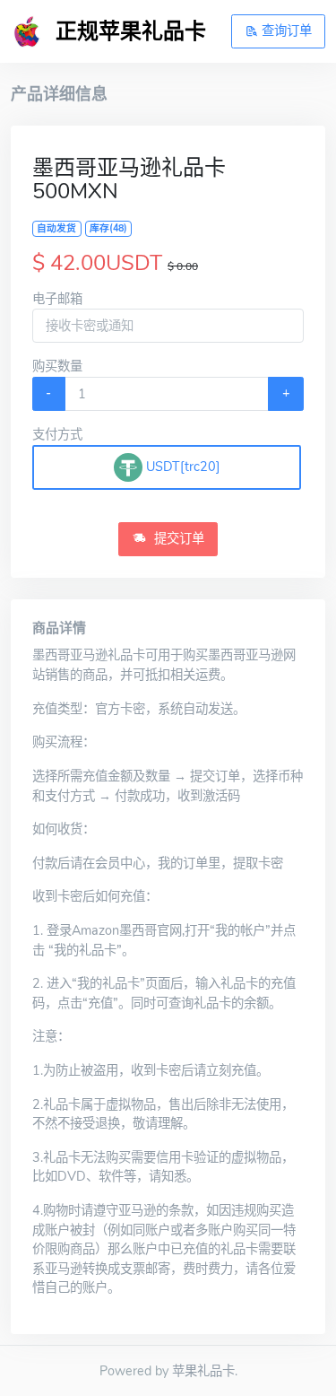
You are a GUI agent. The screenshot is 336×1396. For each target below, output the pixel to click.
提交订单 (177, 538)
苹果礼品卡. (204, 1371)
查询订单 (285, 30)
